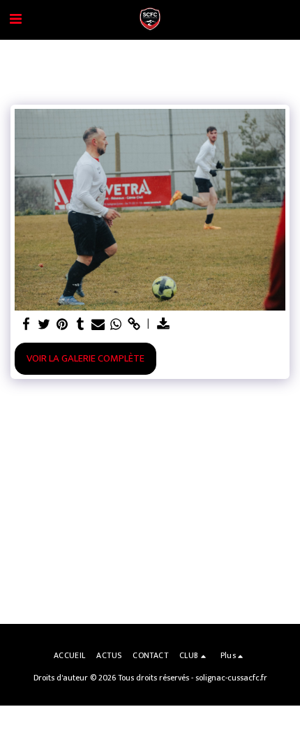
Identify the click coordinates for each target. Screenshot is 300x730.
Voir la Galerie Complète (85, 358)
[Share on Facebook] (26, 325)
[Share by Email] (97, 325)
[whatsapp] (116, 325)
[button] (15, 19)
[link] (134, 325)
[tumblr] (80, 325)
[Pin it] (62, 325)
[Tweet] (44, 325)
